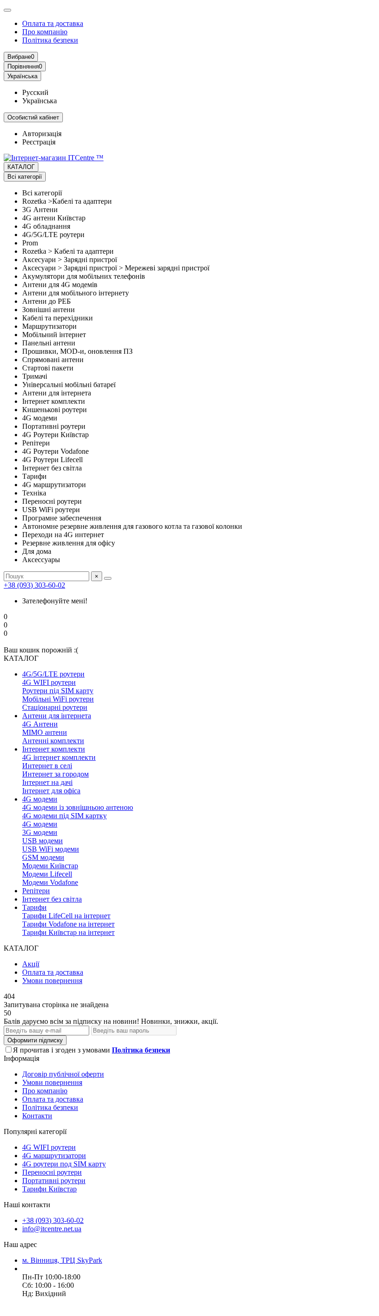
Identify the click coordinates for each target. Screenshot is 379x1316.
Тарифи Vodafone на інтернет (68, 924)
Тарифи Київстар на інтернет (68, 932)
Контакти (37, 1116)
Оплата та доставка (52, 23)
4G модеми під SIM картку (64, 816)
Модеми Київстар (50, 866)
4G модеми (39, 799)
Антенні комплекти (53, 741)
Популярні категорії (35, 1131)
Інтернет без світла (52, 899)
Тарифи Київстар (49, 1189)
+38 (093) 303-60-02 (34, 585)
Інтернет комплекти (53, 749)
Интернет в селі (47, 766)
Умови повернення (52, 980)
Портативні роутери (54, 1180)
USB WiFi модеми (50, 849)
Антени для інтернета (56, 716)
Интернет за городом (55, 774)
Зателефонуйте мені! (54, 601)
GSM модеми (43, 857)
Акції (30, 964)
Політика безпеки (50, 40)
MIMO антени (44, 732)
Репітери (36, 891)
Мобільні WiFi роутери (58, 699)
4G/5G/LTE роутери (53, 674)
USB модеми (42, 841)
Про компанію (44, 32)
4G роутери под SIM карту (64, 1164)
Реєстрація (38, 142)
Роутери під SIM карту (57, 691)
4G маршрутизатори (54, 1155)
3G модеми (39, 832)
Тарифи (34, 907)
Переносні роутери (52, 1172)
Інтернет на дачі (47, 782)
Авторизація (41, 134)
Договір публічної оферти (63, 1074)
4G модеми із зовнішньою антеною (77, 807)
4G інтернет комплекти (59, 757)
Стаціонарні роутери (54, 707)
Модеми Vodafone (50, 882)
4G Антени (40, 724)
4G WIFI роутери (49, 682)
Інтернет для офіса (51, 791)
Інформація (21, 1058)
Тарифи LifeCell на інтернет (66, 916)
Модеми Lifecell (47, 874)
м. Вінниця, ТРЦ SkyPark (62, 1260)
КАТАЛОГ (21, 166)
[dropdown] (7, 10)
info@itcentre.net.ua (51, 1229)
